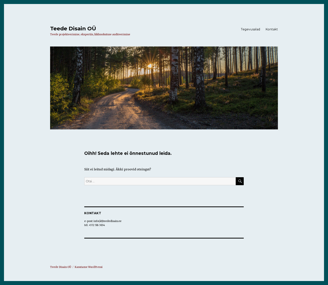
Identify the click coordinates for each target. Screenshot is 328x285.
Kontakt (272, 29)
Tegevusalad (250, 29)
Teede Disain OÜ (73, 28)
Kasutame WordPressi (88, 267)
